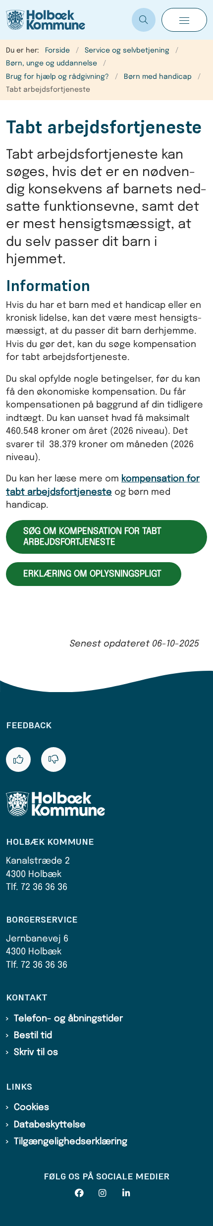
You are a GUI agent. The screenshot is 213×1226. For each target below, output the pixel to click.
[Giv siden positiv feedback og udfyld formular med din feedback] (18, 759)
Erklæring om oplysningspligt (93, 574)
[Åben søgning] (144, 20)
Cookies (31, 1107)
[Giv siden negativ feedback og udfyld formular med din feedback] (53, 759)
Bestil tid (33, 1035)
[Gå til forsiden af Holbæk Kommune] (66, 20)
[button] (184, 20)
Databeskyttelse (50, 1124)
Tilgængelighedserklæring (70, 1141)
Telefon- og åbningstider (68, 1018)
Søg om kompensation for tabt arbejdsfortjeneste (92, 537)
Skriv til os (36, 1052)
